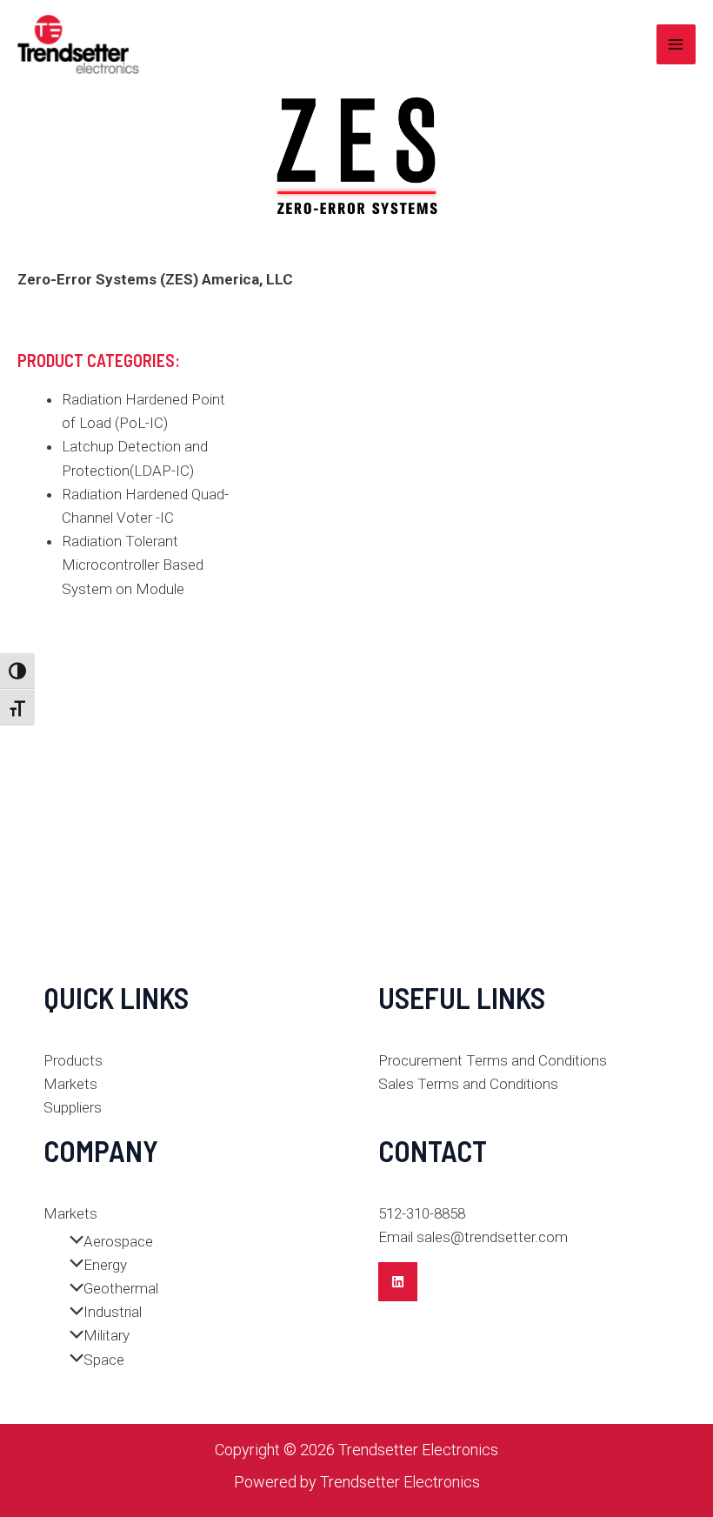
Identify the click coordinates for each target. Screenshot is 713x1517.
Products (73, 1060)
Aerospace (118, 1241)
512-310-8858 (421, 1213)
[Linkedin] (397, 1281)
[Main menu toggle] (676, 44)
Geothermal (120, 1288)
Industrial (112, 1311)
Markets (70, 1084)
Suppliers (72, 1107)
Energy (105, 1264)
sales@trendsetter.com (492, 1237)
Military (106, 1335)
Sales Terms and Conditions (468, 1084)
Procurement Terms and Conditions (492, 1060)
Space (103, 1359)
